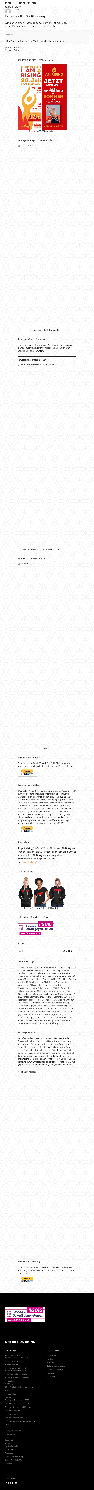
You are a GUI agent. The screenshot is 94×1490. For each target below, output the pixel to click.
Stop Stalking (29, 862)
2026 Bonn (33, 1023)
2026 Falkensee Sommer (51, 996)
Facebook (9, 1453)
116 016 (56, 1058)
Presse (7, 1425)
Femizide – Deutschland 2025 (17, 1403)
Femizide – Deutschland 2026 (17, 1400)
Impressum (51, 1355)
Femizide (8, 1398)
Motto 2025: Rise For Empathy (17, 1374)
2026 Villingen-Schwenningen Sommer (53, 991)
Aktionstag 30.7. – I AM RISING (17, 1357)
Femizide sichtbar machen (16, 1417)
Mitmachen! (10, 1381)
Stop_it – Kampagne (13, 1430)
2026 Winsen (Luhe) (27, 1011)
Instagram (9, 1449)
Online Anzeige (44, 988)
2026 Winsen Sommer (28, 996)
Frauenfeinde (52, 1008)
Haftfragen (69, 999)
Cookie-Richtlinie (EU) (13, 1460)
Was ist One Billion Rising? (16, 1368)
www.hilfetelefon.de (39, 1061)
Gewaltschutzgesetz (27, 988)
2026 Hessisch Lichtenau (48, 1011)
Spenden (8, 1463)
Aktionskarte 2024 (12, 1365)
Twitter (13, 1482)
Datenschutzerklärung (14, 1456)
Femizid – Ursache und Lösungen (18, 1407)
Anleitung (9, 1383)
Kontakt (8, 1443)
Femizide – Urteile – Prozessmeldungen (21, 1421)
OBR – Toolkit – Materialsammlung (19, 1387)
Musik (7, 1390)
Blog (7, 1437)
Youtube (16, 1482)
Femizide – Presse (12, 1414)
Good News (9, 1440)
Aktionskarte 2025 (12, 1361)
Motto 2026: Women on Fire (16, 1370)
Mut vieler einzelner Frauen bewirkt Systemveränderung (43, 1002)
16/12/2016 (16, 9)
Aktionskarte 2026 (12, 1355)
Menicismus (23, 1008)
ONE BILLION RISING (20, 3)
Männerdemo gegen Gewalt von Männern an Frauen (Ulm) (44, 1005)
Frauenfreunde (37, 1008)
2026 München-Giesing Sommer (58, 994)
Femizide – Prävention (14, 1410)
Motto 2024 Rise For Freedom (17, 1377)
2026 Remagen (66, 1008)
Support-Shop (10, 1394)
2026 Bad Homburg (49, 1023)
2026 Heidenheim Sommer (30, 994)
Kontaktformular (11, 1446)
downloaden (48, 347)
